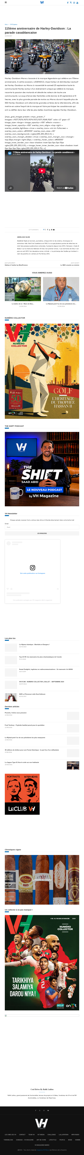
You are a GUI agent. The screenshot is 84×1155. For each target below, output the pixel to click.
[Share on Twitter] (49, 230)
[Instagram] (74, 3)
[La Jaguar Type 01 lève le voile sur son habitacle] (73, 765)
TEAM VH (31, 1134)
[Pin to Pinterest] (51, 229)
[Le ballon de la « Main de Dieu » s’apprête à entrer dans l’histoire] (23, 289)
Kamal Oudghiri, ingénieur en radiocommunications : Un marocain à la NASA (46, 669)
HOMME (77, 1140)
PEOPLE (62, 1140)
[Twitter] (71, 3)
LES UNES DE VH (10, 1134)
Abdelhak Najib (23, 237)
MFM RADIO (75, 1134)
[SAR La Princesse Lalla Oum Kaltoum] (11, 697)
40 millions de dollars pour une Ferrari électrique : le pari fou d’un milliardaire (32, 750)
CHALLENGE (52, 1134)
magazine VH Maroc (43, 1150)
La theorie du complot (42, 880)
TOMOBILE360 (8, 1140)
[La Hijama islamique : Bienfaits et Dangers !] (11, 648)
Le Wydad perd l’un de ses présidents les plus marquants (25, 737)
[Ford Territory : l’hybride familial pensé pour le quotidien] (73, 728)
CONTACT (22, 1134)
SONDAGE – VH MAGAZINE (24, 1140)
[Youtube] (77, 3)
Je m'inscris (42, 533)
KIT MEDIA (41, 1134)
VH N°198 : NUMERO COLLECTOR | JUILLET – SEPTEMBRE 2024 (41, 682)
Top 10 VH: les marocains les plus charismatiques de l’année (40, 657)
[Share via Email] (53, 229)
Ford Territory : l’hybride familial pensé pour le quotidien (24, 725)
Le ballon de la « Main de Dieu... (23, 304)
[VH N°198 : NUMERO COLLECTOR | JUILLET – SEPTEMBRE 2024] (11, 685)
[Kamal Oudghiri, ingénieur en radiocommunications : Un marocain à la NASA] (11, 672)
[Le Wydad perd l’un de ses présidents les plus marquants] (61, 289)
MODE (70, 1140)
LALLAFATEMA (63, 1134)
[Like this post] (45, 229)
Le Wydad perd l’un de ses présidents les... (61, 304)
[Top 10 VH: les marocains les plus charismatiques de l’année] (11, 660)
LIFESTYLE (52, 1140)
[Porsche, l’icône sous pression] (73, 716)
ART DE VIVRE (41, 1140)
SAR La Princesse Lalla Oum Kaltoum (32, 694)
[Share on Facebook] (47, 229)
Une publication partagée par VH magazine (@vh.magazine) (32, 600)
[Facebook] (68, 3)
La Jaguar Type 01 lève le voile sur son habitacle (22, 762)
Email (6, 523)
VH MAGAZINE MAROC (42, 1145)
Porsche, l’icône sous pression (16, 713)
